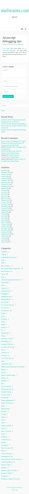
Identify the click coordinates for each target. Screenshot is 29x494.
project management (7, 400)
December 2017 (6, 180)
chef (2, 277)
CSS (2, 285)
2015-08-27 (11, 44)
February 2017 (5, 200)
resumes (4, 411)
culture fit (4, 288)
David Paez (4, 151)
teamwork (4, 437)
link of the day (6, 358)
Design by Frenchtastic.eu (17, 487)
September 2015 (6, 234)
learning (3, 355)
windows (4, 467)
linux (2, 361)
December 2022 (6, 172)
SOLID (3, 428)
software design (6, 425)
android (3, 254)
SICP (2, 420)
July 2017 (4, 190)
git (2, 330)
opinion (3, 378)
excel (3, 316)
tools (2, 451)
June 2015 (4, 240)
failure (3, 322)
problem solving (6, 392)
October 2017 (5, 184)
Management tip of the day (9, 122)
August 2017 (5, 188)
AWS (2, 263)
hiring (3, 336)
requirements (5, 409)
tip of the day (5, 448)
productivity (4, 397)
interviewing (4, 341)
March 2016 (4, 222)
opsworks (4, 381)
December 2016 (6, 204)
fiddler (3, 324)
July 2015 (4, 238)
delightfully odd (6, 296)
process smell (5, 395)
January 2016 (5, 226)
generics (4, 327)
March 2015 (4, 242)
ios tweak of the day (8, 347)
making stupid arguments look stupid (12, 367)
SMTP (3, 423)
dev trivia (4, 308)
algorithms (4, 252)
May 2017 (4, 194)
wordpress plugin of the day (10, 479)
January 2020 (5, 174)
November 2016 (6, 206)
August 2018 (5, 176)
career (3, 274)
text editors (4, 445)
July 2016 (4, 214)
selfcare (3, 417)
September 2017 (6, 186)
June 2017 (4, 192)
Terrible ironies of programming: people (13, 120)
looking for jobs (6, 364)
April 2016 (4, 220)
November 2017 (6, 182)
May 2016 (4, 218)
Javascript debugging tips (12, 39)
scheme (3, 414)
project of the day (7, 403)
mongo (3, 369)
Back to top (15, 490)
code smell (4, 282)
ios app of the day (7, 344)
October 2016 (5, 208)
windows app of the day (9, 470)
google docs (5, 333)
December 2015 (6, 228)
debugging (4, 294)
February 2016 (5, 224)
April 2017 (4, 196)
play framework (6, 386)
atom (2, 260)
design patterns (6, 299)
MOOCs (3, 372)
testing (3, 442)
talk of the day (6, 431)
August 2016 (5, 212)
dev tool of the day (7, 305)
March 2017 (4, 198)
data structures (6, 291)
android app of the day (8, 257)
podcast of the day (7, 389)
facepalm (4, 319)
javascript (4, 352)
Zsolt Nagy (6, 48)
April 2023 (4, 170)
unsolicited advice (6, 462)
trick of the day (6, 453)
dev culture (4, 302)
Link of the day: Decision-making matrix (13, 124)
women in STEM (6, 473)
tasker (3, 434)
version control (5, 465)
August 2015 (5, 236)
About (3, 110)
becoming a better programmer (10, 268)
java (2, 350)
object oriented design (8, 375)
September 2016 (6, 210)
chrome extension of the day (10, 280)
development (5, 310)
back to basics (6, 266)
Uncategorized (19, 44)
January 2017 (5, 202)
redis (3, 406)
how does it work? (7, 339)
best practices (5, 271)
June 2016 (4, 216)
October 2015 (5, 232)
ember (3, 313)
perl (2, 383)
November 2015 (6, 230)
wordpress (4, 476)
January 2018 (5, 178)
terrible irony (5, 439)
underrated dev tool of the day (11, 459)
